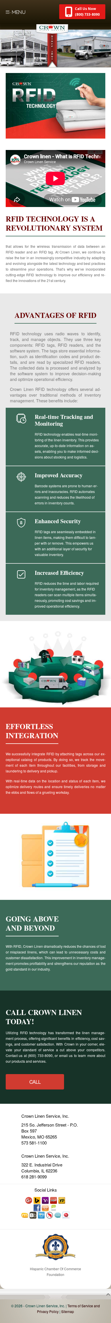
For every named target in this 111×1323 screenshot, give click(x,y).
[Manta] (25, 1214)
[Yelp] (53, 1200)
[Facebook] (37, 1207)
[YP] (62, 1200)
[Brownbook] (33, 1214)
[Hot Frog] (50, 1214)
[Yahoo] (45, 1200)
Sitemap (67, 1311)
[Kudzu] (58, 1214)
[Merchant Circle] (66, 1214)
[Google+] (29, 1200)
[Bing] (37, 1200)
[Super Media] (45, 1207)
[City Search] (41, 1214)
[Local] (53, 1207)
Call (35, 1081)
